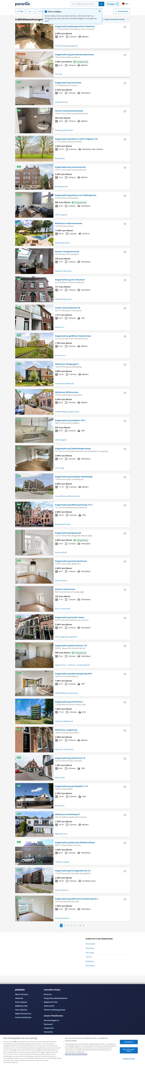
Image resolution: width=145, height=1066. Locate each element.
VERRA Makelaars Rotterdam (66, 693)
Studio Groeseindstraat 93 (67, 307)
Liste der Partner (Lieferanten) (76, 1054)
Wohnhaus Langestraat (66, 730)
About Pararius (21, 994)
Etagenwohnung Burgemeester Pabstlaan (75, 26)
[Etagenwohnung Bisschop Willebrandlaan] (34, 852)
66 (80, 925)
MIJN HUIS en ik (61, 834)
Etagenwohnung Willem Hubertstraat (73, 336)
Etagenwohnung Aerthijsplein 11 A (71, 786)
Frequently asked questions (55, 998)
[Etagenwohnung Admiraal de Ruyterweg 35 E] (34, 908)
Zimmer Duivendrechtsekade (69, 110)
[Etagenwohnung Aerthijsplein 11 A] (34, 796)
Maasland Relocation (63, 271)
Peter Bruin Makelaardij (64, 383)
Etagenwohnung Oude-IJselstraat (71, 561)
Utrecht (89, 957)
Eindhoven (90, 961)
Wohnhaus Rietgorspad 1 (67, 364)
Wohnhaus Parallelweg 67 (67, 814)
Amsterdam (90, 944)
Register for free (50, 1002)
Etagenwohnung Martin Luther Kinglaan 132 (76, 139)
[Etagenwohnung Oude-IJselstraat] (34, 571)
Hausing (58, 74)
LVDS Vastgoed (61, 215)
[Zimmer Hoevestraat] (34, 599)
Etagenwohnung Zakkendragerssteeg (73, 448)
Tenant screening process (54, 1010)
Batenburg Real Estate (64, 130)
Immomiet (48, 1032)
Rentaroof (48, 1024)
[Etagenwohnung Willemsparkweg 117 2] (34, 514)
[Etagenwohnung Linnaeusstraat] (34, 177)
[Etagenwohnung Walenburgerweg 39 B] (34, 683)
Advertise (19, 998)
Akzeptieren (129, 1042)
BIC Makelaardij (61, 186)
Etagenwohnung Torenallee (68, 82)
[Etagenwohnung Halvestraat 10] (34, 768)
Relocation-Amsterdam (64, 749)
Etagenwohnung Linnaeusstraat (70, 167)
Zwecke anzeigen (129, 1058)
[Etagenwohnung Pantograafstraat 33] (34, 880)
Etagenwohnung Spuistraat (68, 533)
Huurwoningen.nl (51, 1020)
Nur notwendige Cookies (128, 1050)
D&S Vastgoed (61, 440)
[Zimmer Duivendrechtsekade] (34, 120)
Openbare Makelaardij (64, 721)
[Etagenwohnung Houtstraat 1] (34, 711)
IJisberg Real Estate (62, 524)
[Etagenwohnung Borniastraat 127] (34, 655)
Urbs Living (59, 468)
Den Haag (90, 952)
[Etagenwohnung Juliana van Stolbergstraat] (34, 205)
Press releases (21, 1002)
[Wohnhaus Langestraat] (34, 739)
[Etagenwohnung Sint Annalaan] (34, 289)
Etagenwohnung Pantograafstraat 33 (72, 870)
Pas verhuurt (60, 355)
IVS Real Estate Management (66, 46)
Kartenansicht (123, 11)
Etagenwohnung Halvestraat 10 (70, 758)
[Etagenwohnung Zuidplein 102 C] (34, 430)
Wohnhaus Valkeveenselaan (68, 223)
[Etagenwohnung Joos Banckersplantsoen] (34, 64)
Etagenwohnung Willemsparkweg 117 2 (73, 504)
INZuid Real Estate (62, 243)
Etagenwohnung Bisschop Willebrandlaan (75, 842)
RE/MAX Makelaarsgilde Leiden (67, 412)
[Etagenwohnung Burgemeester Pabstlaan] (34, 36)
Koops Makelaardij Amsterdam (67, 496)
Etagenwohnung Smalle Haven (69, 617)
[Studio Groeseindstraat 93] (34, 317)
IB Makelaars (60, 158)
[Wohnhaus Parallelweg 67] (34, 824)
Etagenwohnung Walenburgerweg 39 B (73, 673)
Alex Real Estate (61, 102)
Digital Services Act (23, 1013)
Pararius (22, 4)
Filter (21, 11)
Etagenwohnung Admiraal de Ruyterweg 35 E (76, 898)
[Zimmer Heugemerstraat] (34, 261)
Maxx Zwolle (60, 777)
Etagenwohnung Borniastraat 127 (71, 645)
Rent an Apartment (62, 609)
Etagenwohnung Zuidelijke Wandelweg (73, 476)
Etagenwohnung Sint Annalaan (70, 279)
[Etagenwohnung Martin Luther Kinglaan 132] (34, 148)
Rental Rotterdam (62, 918)
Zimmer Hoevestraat (65, 589)
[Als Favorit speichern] (125, 27)
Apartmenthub (61, 552)
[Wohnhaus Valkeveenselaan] (34, 233)
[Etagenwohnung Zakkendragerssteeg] (34, 458)
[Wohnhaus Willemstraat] (34, 402)
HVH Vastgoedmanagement (66, 637)
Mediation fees (21, 1006)
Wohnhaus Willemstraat (66, 392)
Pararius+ (48, 994)
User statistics (21, 1010)
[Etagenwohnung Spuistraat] (34, 542)
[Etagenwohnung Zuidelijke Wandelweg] (34, 486)
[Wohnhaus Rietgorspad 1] (34, 374)
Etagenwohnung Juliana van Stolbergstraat (75, 195)
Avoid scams (49, 1006)
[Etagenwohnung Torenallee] (34, 92)
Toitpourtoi (48, 1028)
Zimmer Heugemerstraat (67, 251)
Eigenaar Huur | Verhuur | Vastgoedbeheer (72, 665)
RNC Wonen (60, 806)
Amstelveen (90, 966)
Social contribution (23, 1017)
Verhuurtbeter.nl (62, 890)
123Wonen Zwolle (62, 862)
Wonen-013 (59, 327)
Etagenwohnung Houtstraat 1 (69, 701)
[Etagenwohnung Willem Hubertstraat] (34, 345)
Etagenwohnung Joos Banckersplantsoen (74, 54)
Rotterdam (90, 948)
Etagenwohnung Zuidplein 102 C (70, 420)
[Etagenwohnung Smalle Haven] (34, 627)
